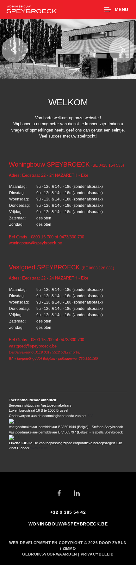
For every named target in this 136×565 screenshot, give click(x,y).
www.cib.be (39, 448)
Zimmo (69, 548)
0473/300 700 (71, 237)
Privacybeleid (97, 554)
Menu (121, 9)
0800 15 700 (42, 237)
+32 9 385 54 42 (68, 512)
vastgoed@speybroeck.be (33, 346)
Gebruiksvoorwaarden (50, 554)
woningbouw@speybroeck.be (35, 243)
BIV (90, 416)
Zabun (119, 543)
